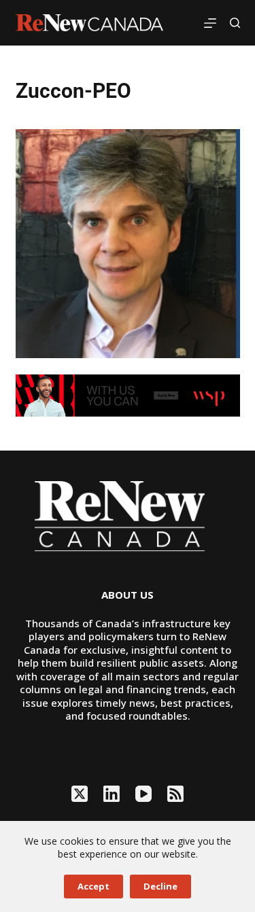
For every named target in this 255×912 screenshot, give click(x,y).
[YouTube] (143, 794)
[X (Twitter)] (79, 794)
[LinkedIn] (111, 794)
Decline (160, 886)
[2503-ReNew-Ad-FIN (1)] (128, 394)
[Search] (235, 23)
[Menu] (210, 23)
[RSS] (175, 794)
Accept (93, 886)
